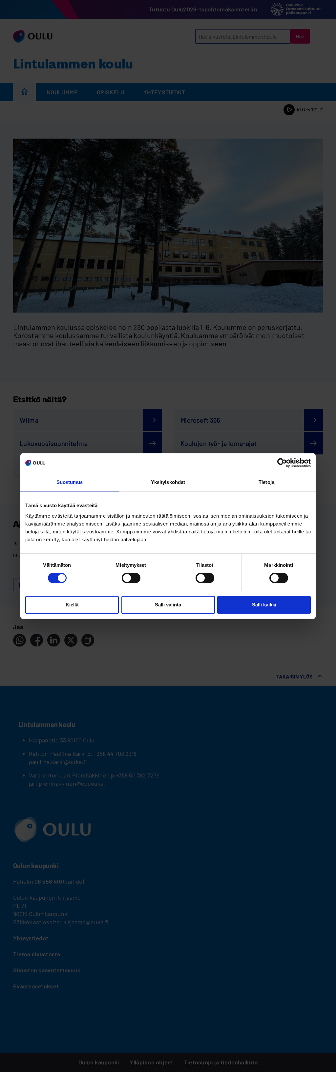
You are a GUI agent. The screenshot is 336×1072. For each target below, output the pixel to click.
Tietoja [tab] (266, 482)
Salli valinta (168, 604)
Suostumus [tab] (69, 482)
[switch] (131, 578)
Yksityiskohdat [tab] (168, 482)
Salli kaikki (264, 604)
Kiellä (72, 604)
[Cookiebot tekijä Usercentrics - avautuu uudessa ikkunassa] (282, 463)
